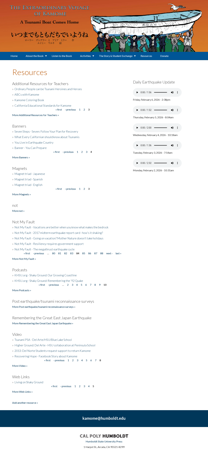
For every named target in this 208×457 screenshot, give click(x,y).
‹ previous (70, 109)
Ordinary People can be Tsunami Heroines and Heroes (48, 89)
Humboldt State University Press (104, 441)
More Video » (19, 365)
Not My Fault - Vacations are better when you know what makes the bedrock (61, 227)
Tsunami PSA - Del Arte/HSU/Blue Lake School (43, 339)
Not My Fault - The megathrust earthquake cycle (44, 249)
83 (71, 253)
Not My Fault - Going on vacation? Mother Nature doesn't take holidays (58, 238)
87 (95, 253)
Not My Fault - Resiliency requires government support (49, 244)
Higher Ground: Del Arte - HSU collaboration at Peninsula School (54, 345)
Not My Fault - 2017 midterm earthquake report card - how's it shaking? (58, 232)
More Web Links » (22, 391)
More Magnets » (21, 194)
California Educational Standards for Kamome (42, 105)
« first (59, 109)
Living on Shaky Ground (28, 382)
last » (118, 253)
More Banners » (21, 157)
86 (89, 253)
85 (83, 253)
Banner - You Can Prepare (30, 148)
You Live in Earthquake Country (33, 142)
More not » (18, 210)
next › (109, 253)
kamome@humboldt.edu (104, 418)
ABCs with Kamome (26, 94)
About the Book (35, 55)
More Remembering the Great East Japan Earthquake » (42, 323)
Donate (164, 55)
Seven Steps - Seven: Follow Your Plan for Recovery (46, 131)
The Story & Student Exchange (115, 55)
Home (14, 55)
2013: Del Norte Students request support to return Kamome (52, 350)
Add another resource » (25, 402)
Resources (146, 55)
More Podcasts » (21, 290)
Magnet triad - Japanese (29, 174)
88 (101, 253)
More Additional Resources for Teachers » (35, 115)
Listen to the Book (62, 55)
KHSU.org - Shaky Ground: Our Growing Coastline (45, 275)
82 (65, 253)
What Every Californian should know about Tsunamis (46, 137)
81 (59, 253)
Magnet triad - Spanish (28, 179)
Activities (85, 55)
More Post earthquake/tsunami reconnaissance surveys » (43, 306)
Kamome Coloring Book (29, 100)
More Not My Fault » (24, 258)
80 (53, 253)
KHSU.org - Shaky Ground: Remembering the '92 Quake (48, 280)
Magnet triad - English (28, 185)
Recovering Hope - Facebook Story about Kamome (45, 356)
